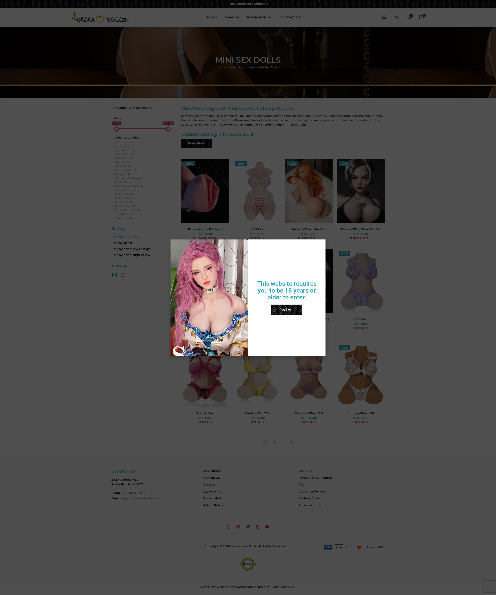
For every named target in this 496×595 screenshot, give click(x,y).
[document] (248, 297)
